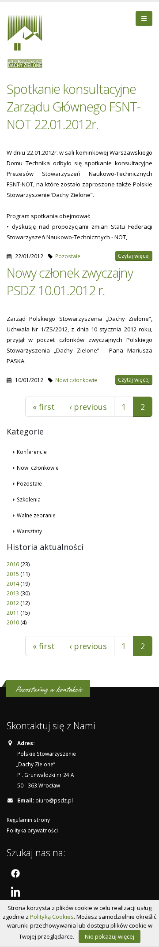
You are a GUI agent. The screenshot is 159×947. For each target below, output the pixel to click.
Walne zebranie (36, 515)
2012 (13, 603)
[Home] (28, 40)
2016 (13, 564)
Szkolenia (29, 499)
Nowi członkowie (76, 379)
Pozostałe (67, 256)
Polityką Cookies (52, 917)
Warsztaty (29, 531)
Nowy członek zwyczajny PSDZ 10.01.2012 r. (70, 281)
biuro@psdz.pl (54, 800)
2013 (13, 593)
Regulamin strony (28, 819)
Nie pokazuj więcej (109, 936)
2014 (13, 583)
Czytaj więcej (134, 256)
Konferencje (32, 451)
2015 (13, 574)
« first (44, 406)
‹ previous (88, 406)
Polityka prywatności (32, 830)
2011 (13, 612)
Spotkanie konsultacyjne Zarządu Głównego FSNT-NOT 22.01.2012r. (73, 106)
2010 (13, 622)
